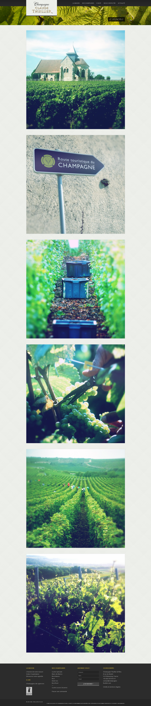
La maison (76, 3)
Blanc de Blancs (57, 674)
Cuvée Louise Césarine (59, 688)
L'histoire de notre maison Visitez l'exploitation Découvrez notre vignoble (34, 674)
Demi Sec (55, 681)
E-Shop (99, 3)
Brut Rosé (55, 683)
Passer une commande (59, 691)
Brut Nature (56, 676)
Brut (53, 678)
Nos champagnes (88, 3)
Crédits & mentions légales (112, 687)
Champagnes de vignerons (35, 684)
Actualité (121, 3)
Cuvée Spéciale (57, 672)
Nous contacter (109, 3)
